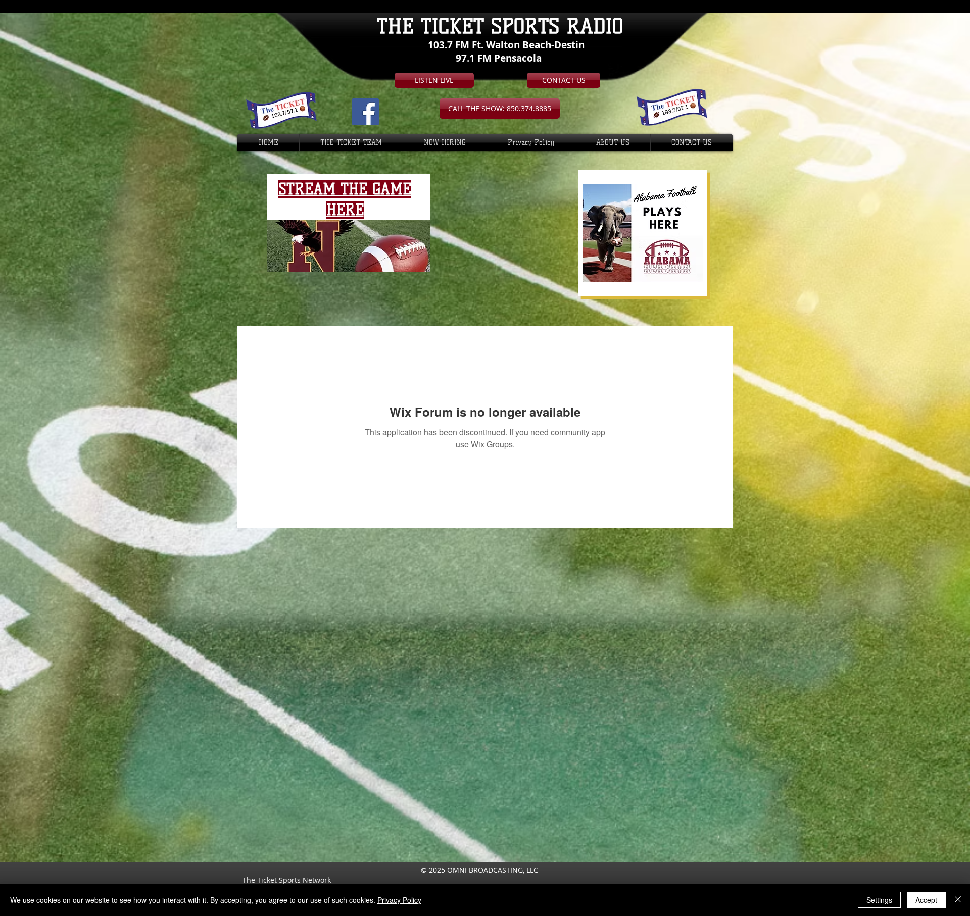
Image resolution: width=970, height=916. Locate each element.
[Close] (958, 900)
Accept (926, 900)
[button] (500, 108)
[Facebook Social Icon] (365, 111)
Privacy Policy (399, 900)
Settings (879, 900)
